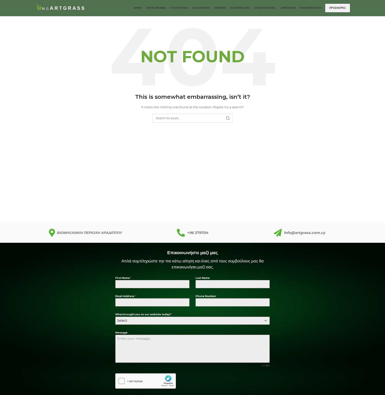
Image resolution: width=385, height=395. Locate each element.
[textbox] (189, 320)
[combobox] (192, 321)
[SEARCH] (228, 118)
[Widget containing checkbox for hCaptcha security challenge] (145, 381)
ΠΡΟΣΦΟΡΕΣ (337, 7)
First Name (123, 277)
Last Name (203, 277)
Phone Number (206, 296)
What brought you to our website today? (143, 314)
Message (121, 332)
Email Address (125, 296)
